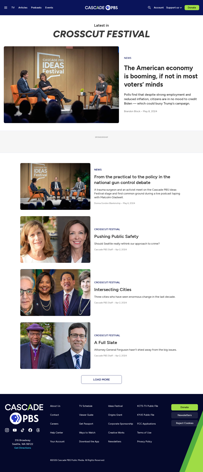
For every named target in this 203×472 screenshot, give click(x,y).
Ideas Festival (115, 406)
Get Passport (86, 423)
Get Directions (22, 447)
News (127, 57)
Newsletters (185, 415)
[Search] (149, 8)
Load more (101, 379)
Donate (192, 7)
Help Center (56, 432)
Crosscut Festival (107, 229)
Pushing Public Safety (116, 236)
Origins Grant (115, 414)
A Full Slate (105, 342)
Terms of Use (144, 432)
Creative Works (116, 432)
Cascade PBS (64, 460)
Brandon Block (132, 111)
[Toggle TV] (65, 19)
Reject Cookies (184, 423)
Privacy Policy (144, 441)
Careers (54, 423)
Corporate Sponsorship (120, 423)
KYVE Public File (145, 414)
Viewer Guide (86, 414)
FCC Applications (146, 423)
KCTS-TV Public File (147, 406)
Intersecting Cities (112, 289)
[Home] (24, 414)
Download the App (89, 441)
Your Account (57, 441)
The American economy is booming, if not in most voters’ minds (161, 76)
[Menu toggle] (6, 8)
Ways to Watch (87, 432)
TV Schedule (85, 406)
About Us (55, 406)
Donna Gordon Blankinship (107, 203)
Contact (54, 414)
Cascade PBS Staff (103, 249)
